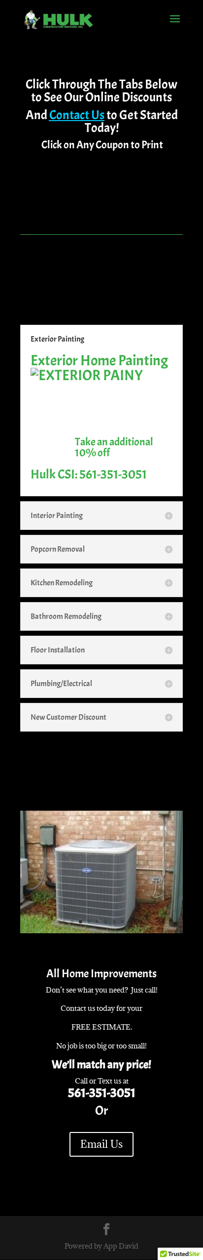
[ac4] (101, 930)
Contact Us (76, 115)
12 (147, 921)
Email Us (101, 1144)
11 (139, 921)
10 (131, 921)
